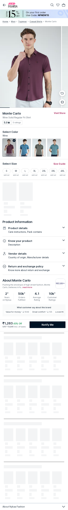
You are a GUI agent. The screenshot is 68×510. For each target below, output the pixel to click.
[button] (4, 5)
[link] (9, 147)
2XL (44, 171)
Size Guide (59, 163)
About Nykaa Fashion (14, 506)
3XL (53, 171)
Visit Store (59, 113)
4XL (63, 171)
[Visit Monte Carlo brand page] (60, 283)
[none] (34, 13)
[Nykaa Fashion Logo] (27, 5)
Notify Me (48, 324)
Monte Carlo (12, 113)
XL (34, 171)
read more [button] (27, 287)
